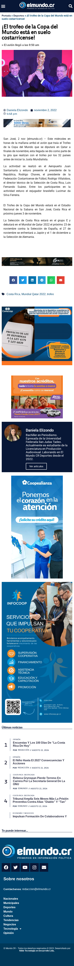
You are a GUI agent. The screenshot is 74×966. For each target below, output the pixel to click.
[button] (3, 6)
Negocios (9, 924)
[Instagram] (34, 867)
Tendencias (11, 920)
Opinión (8, 933)
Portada (6, 15)
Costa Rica (13, 294)
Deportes (18, 15)
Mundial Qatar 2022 (34, 294)
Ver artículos (36, 466)
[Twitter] (15, 867)
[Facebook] (6, 867)
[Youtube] (25, 867)
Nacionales (10, 898)
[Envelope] (44, 867)
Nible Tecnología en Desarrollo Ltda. (36, 951)
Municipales (11, 903)
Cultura (8, 915)
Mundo (8, 911)
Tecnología (10, 928)
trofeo (50, 294)
